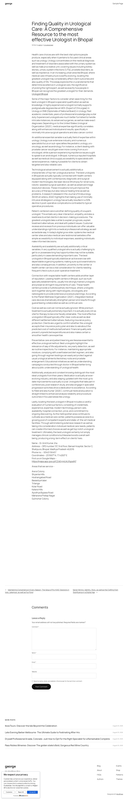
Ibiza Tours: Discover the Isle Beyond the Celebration (31, 726)
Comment (35, 627)
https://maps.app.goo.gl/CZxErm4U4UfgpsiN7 (54, 461)
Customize (9, 792)
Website (34, 672)
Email (34, 662)
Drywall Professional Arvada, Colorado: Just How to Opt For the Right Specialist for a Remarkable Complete (57, 739)
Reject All (21, 792)
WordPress (119, 794)
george (8, 3)
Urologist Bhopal (40, 94)
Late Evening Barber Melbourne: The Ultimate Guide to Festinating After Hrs (42, 732)
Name (34, 653)
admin (40, 45)
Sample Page (118, 3)
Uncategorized (48, 45)
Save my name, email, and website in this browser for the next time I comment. (58, 681)
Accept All (32, 792)
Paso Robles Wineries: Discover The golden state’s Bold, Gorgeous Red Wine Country (47, 745)
